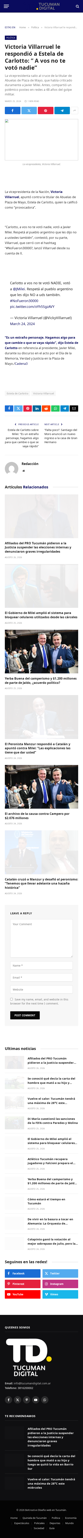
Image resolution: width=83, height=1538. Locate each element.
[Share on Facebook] (12, 110)
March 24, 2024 (22, 318)
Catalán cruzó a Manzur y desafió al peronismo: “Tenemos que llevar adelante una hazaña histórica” (41, 877)
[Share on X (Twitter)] (29, 110)
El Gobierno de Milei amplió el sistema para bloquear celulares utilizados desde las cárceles (41, 609)
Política (10, 37)
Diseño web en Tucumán (52, 1504)
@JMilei (19, 283)
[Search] (77, 6)
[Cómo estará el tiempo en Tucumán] (14, 1197)
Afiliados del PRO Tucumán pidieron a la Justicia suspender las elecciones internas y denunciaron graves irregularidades (38, 541)
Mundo (69, 1517)
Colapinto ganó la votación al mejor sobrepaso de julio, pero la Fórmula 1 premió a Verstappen (51, 1237)
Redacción (30, 458)
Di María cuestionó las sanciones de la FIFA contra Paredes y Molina (53, 1115)
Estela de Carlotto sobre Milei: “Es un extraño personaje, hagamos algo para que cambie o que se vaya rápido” (22, 432)
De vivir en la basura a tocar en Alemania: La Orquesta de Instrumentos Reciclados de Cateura (50, 1220)
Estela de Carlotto (17, 387)
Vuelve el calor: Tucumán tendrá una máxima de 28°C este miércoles (51, 1097)
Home (14, 1512)
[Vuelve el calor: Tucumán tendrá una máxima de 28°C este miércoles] (14, 1096)
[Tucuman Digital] (41, 6)
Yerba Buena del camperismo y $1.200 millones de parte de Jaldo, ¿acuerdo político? (41, 675)
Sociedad (39, 1522)
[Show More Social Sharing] (74, 110)
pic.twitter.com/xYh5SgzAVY (32, 300)
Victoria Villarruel (43, 387)
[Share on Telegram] (62, 110)
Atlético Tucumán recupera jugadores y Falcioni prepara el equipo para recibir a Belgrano (50, 1157)
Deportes (55, 1517)
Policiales (39, 1517)
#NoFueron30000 (24, 295)
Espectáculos (21, 1517)
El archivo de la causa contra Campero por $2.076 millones (37, 810)
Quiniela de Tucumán (35, 1512)
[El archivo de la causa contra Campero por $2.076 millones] (41, 781)
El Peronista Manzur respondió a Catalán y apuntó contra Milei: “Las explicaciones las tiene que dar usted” (37, 742)
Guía (51, 1522)
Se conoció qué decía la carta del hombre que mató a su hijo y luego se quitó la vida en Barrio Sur (51, 1079)
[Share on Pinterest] (45, 110)
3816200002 (25, 1382)
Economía (70, 1512)
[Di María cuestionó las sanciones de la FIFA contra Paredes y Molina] (14, 1117)
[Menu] (6, 6)
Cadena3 (21, 358)
